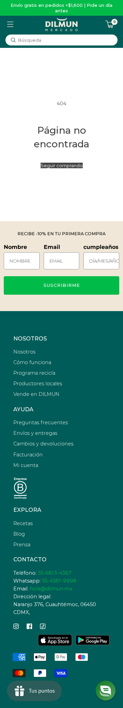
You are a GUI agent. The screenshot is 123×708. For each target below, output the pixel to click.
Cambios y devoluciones (43, 444)
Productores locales (37, 383)
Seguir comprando (62, 165)
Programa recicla (34, 373)
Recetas (23, 523)
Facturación (28, 455)
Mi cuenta (25, 465)
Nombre (15, 247)
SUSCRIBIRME (61, 285)
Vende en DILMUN (36, 394)
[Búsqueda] (13, 40)
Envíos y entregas (35, 433)
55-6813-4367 (54, 573)
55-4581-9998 (59, 581)
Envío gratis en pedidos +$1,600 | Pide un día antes (61, 7)
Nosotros (24, 352)
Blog (19, 534)
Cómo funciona (32, 362)
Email (52, 247)
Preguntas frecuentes (40, 422)
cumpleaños (101, 247)
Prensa (21, 545)
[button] (105, 690)
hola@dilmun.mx (51, 589)
